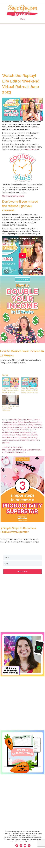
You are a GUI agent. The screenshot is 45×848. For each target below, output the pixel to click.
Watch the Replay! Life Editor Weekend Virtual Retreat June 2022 (10, 390)
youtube (5, 442)
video (32, 440)
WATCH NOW (22, 572)
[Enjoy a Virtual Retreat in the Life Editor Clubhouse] (10, 400)
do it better (14, 432)
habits (18, 435)
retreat (10, 440)
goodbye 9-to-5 (8, 435)
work (37, 440)
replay (4, 440)
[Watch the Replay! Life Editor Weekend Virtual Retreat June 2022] (10, 382)
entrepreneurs (25, 432)
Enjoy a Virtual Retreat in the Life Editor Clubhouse (10, 408)
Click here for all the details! (13, 196)
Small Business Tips (18, 420)
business (5, 432)
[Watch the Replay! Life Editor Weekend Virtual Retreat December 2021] (29, 382)
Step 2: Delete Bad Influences (23, 422)
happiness (26, 435)
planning (23, 437)
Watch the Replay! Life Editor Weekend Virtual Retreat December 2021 (29, 390)
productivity (32, 437)
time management (21, 440)
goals (34, 432)
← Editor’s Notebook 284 (12, 447)
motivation (14, 437)
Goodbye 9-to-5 (32, 149)
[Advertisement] (22, 46)
